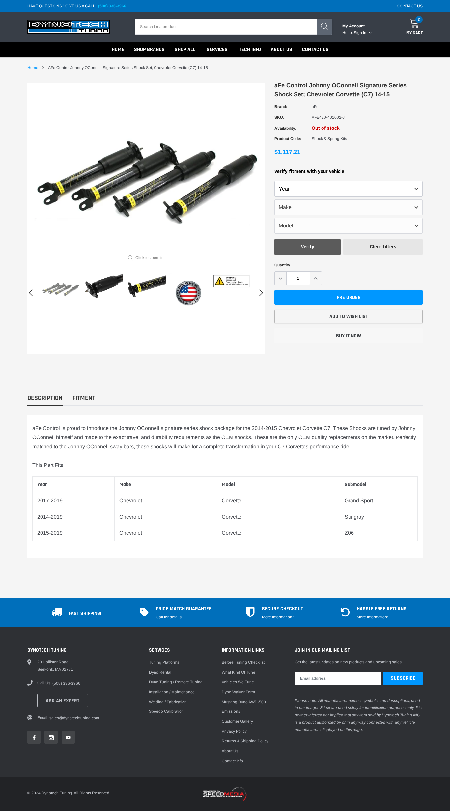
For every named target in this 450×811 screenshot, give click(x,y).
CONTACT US (410, 6)
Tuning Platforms (164, 662)
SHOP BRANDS (149, 49)
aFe (315, 107)
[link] (60, 288)
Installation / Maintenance (172, 692)
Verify (307, 246)
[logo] (68, 27)
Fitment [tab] (83, 398)
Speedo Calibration (166, 711)
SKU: (279, 117)
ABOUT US (281, 49)
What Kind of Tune (238, 672)
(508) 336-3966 (112, 6)
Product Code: (287, 138)
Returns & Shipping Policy (245, 741)
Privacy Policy (234, 731)
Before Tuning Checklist (243, 662)
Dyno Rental (160, 672)
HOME (118, 49)
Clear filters (383, 246)
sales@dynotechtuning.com (74, 718)
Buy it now (348, 335)
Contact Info (232, 761)
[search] (324, 27)
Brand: (280, 107)
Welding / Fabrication (168, 702)
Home (32, 67)
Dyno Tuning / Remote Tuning (176, 682)
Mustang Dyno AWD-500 (244, 702)
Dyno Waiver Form (238, 692)
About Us (230, 751)
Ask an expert (62, 700)
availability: (285, 128)
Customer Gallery (237, 721)
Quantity (282, 265)
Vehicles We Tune (238, 682)
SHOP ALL (185, 49)
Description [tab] (45, 398)
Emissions (231, 711)
